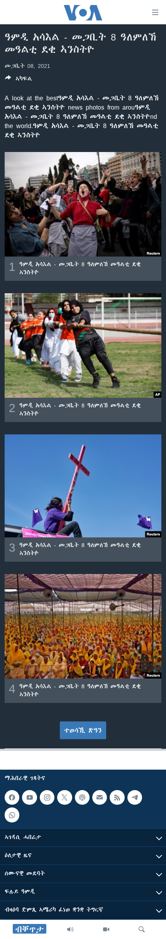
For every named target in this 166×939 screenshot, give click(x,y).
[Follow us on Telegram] (134, 797)
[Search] (141, 929)
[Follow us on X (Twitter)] (64, 797)
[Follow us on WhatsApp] (12, 814)
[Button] (18, 80)
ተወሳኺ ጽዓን (83, 730)
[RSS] (117, 797)
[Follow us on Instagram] (47, 797)
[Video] (106, 929)
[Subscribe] (99, 797)
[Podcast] (82, 797)
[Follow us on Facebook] (12, 797)
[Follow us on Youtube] (29, 797)
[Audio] (70, 929)
